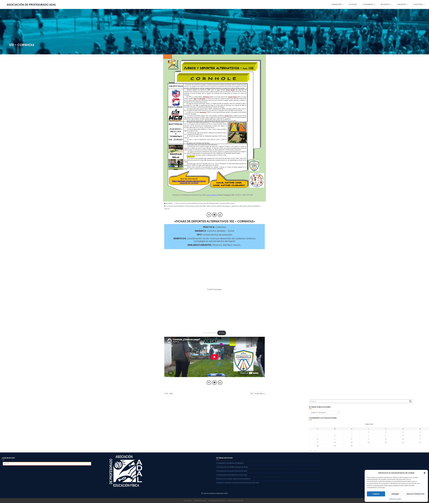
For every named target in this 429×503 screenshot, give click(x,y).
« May (311, 451)
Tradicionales (225, 203)
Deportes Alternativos (203, 206)
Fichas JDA (216, 206)
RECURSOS (385, 4)
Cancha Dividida (192, 203)
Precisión (215, 203)
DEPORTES (401, 4)
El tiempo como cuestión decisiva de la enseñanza (233, 479)
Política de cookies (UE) (235, 500)
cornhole (169, 206)
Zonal (232, 203)
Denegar (395, 494)
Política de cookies (395, 499)
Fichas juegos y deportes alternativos (234, 206)
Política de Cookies (199, 500)
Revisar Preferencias (415, 494)
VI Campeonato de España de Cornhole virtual (231, 475)
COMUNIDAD (368, 4)
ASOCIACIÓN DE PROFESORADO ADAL (31, 4)
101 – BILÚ (169, 393)
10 (368, 435)
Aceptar (376, 494)
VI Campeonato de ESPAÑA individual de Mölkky (232, 467)
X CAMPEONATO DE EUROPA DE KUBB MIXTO (230, 463)
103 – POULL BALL (256, 393)
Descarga (221, 333)
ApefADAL (169, 203)
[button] (424, 473)
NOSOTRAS (418, 4)
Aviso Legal (187, 500)
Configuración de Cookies (217, 500)
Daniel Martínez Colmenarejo (184, 206)
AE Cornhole (180, 203)
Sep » (315, 451)
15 (334, 439)
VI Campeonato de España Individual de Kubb (231, 471)
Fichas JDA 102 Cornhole (210, 333)
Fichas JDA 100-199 (205, 203)
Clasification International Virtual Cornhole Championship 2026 (237, 483)
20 (420, 439)
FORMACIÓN (336, 4)
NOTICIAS (353, 4)
